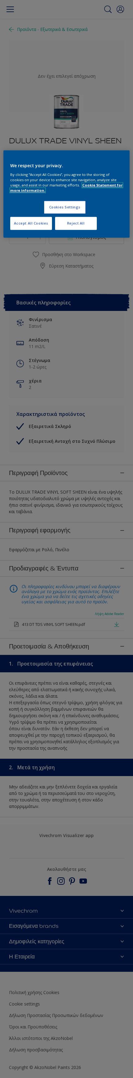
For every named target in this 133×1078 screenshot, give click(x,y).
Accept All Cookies (31, 223)
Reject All (76, 223)
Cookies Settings (64, 207)
